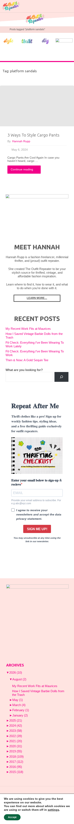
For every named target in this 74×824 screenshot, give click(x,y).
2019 (15, 751)
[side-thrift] (27, 40)
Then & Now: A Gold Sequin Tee (27, 360)
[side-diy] (45, 41)
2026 (15, 672)
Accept (12, 817)
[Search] (61, 377)
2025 (15, 720)
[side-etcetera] (64, 40)
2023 (15, 730)
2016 (15, 766)
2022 (15, 736)
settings (53, 809)
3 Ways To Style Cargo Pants (33, 135)
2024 (15, 725)
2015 (16, 772)
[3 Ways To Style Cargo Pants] (37, 106)
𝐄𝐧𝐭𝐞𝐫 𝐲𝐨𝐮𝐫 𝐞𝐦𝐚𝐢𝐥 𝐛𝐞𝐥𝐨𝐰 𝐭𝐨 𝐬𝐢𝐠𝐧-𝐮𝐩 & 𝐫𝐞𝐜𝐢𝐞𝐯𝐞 (36, 482)
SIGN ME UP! (37, 529)
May (17, 700)
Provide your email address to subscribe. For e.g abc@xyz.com (36, 502)
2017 (16, 761)
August (19, 679)
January (20, 715)
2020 (15, 746)
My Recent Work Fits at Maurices (28, 328)
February (20, 710)
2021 (15, 741)
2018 (16, 756)
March (18, 705)
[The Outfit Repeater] (10, 6)
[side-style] (8, 40)
